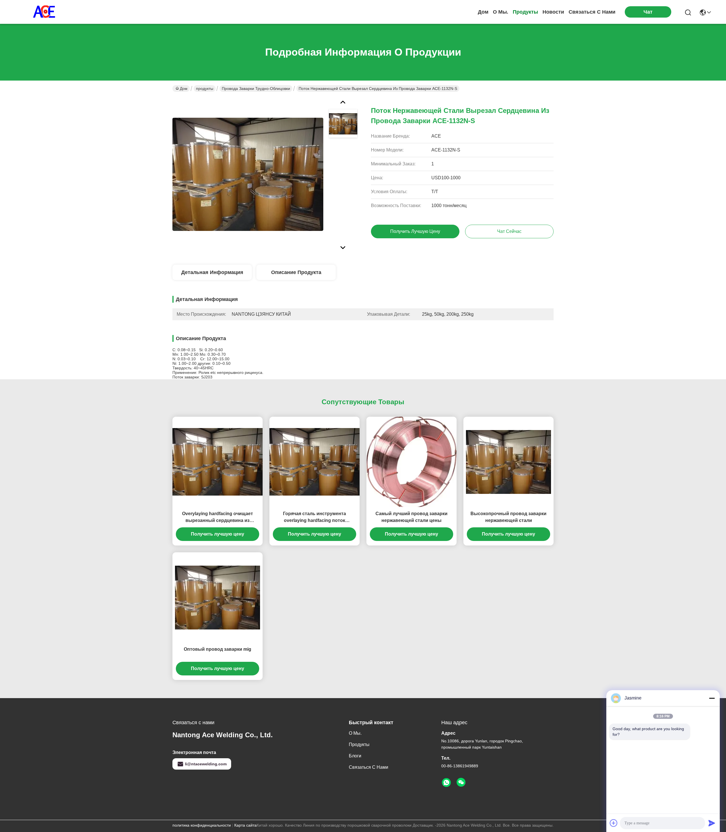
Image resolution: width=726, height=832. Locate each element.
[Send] (711, 823)
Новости (553, 12)
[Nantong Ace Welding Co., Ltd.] (45, 11)
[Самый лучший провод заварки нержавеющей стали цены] (411, 461)
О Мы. (500, 12)
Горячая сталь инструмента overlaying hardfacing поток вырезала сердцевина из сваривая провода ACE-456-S (314, 517)
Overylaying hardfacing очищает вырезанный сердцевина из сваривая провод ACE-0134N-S (217, 517)
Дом (483, 12)
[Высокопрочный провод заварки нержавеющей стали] (508, 462)
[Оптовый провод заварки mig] (217, 597)
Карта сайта (245, 825)
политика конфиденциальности (201, 825)
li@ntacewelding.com (206, 764)
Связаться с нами (592, 12)
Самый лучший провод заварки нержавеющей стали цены (411, 517)
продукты (525, 12)
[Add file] (614, 823)
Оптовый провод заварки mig (217, 649)
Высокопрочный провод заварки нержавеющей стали (508, 517)
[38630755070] (446, 782)
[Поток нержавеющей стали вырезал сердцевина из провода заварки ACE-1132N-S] (247, 174)
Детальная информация (212, 272)
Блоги (355, 755)
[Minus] (711, 698)
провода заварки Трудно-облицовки (256, 88)
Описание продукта (296, 272)
